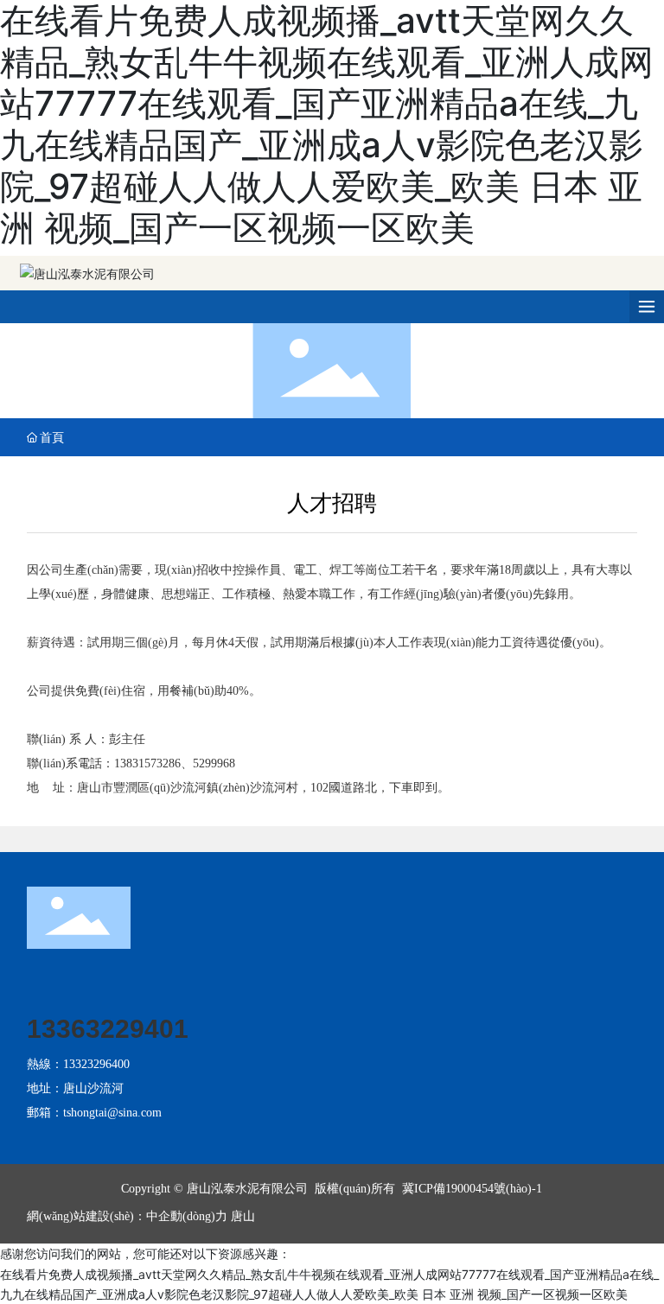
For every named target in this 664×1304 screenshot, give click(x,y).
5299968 (214, 763)
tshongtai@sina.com (112, 1112)
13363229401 (107, 1029)
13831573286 (147, 763)
